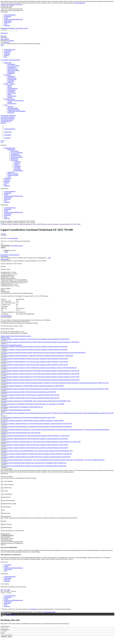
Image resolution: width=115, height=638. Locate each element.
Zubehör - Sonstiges (9, 84)
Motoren (9, 87)
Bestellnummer (5, 629)
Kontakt (6, 18)
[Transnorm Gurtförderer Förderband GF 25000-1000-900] (17, 386)
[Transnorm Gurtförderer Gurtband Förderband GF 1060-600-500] (19, 454)
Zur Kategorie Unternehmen (8, 115)
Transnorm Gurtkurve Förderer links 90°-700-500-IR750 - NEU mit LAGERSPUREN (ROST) (79, 460)
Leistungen (7, 179)
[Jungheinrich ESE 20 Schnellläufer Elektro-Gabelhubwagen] (17, 463)
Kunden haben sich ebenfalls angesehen (20, 336)
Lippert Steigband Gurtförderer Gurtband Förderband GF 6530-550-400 (60, 380)
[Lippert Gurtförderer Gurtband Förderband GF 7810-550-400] (18, 361)
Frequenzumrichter (12, 88)
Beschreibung (4, 254)
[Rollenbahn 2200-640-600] (8, 410)
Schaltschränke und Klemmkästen (16, 111)
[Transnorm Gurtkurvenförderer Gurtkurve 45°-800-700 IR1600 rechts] (20, 367)
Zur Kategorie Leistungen (7, 117)
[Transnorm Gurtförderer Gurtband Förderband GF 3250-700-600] (19, 423)
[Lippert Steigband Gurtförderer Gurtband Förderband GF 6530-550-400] (21, 380)
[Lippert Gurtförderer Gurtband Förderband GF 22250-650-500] (18, 339)
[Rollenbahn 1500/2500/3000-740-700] (11, 407)
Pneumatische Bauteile (13, 109)
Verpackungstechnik (9, 99)
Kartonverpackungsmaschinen (15, 100)
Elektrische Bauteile (12, 108)
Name (3, 633)
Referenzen (7, 181)
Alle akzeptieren (10, 4)
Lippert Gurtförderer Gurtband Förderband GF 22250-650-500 (52, 339)
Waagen (9, 85)
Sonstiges (9, 97)
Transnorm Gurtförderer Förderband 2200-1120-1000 (45, 395)
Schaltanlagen (11, 91)
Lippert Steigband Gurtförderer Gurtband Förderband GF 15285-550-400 (60, 441)
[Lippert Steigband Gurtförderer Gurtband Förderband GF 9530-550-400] (21, 373)
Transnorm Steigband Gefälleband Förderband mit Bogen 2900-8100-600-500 (65, 352)
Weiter (9, 636)
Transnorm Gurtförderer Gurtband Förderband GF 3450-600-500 (54, 426)
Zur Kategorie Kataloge (7, 120)
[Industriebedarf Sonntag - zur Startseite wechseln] (14, 28)
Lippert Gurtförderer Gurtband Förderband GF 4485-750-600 (51, 444)
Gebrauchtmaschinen (9, 148)
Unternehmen (7, 16)
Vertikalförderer (11, 67)
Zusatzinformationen (13, 254)
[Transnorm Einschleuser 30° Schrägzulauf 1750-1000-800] (17, 404)
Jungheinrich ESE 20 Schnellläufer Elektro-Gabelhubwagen (50, 463)
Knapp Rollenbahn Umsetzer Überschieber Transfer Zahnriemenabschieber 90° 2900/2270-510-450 (82, 383)
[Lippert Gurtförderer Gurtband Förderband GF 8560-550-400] (18, 364)
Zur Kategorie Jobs (6, 121)
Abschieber (17, 167)
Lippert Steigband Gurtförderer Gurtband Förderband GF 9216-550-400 (60, 376)
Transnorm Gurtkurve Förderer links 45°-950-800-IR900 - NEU (53, 401)
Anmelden (11, 40)
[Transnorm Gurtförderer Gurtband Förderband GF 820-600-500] (18, 457)
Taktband (16, 164)
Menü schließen (5, 39)
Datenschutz (7, 22)
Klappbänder (17, 169)
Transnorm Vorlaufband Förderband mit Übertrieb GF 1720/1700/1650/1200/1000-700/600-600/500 (82, 429)
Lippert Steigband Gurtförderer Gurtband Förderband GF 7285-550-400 (60, 370)
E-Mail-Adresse (5, 626)
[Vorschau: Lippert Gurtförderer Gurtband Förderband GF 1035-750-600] (21, 224)
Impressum (7, 25)
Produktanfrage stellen (17, 245)
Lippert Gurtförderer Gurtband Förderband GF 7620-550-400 (51, 438)
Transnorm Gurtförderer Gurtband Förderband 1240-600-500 (51, 349)
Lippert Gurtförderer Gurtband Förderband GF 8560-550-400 (51, 364)
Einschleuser (17, 166)
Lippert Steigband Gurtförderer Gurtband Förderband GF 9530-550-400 (60, 373)
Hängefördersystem (12, 68)
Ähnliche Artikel (5, 336)
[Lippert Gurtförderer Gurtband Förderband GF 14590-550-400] (18, 435)
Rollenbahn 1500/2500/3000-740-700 (32, 407)
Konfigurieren (19, 4)
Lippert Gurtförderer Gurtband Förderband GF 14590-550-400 (52, 435)
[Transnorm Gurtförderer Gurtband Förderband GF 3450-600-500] (19, 426)
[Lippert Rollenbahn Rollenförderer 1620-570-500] (15, 417)
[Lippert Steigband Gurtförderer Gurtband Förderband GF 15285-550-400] (21, 441)
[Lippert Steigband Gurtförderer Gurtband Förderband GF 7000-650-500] (21, 342)
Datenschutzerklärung (10, 614)
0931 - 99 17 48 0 (5, 590)
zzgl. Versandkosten (12, 238)
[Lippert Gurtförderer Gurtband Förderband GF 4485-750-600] (18, 444)
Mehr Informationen (79, 3)
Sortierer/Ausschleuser (13, 70)
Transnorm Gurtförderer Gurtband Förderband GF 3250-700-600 (54, 423)
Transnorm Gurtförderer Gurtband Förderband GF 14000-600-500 (55, 355)
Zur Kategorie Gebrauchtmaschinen (10, 60)
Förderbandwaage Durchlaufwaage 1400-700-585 (42, 392)
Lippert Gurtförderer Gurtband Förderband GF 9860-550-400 (51, 358)
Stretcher (9, 102)
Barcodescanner (11, 93)
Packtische (10, 82)
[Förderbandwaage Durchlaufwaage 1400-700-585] (15, 392)
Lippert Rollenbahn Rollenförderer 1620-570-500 (42, 417)
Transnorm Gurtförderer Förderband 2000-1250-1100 (45, 398)
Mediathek (7, 185)
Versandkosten (33, 609)
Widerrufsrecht (8, 21)
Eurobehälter (10, 81)
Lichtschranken (11, 90)
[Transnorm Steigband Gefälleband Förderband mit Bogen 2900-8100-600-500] (22, 352)
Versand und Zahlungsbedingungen (13, 19)
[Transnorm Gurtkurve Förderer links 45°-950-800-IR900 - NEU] (18, 401)
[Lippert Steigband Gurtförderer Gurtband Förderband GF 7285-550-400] (21, 370)
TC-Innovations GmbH (49, 612)
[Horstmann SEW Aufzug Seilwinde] (11, 432)
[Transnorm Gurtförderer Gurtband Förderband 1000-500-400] (18, 346)
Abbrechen (4, 636)
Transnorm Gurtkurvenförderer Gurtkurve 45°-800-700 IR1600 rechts (58, 367)
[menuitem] (57, 18)
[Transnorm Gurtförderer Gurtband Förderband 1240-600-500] (18, 349)
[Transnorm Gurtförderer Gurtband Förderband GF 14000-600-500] (19, 355)
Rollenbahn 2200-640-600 (23, 410)
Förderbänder (11, 73)
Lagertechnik (7, 75)
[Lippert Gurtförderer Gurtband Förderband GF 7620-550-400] (18, 438)
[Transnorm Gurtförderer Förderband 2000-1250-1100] (16, 398)
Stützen (9, 94)
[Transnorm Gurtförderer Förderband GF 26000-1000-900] (17, 420)
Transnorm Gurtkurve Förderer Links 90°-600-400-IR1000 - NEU (55, 450)
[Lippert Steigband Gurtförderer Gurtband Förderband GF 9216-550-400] (21, 376)
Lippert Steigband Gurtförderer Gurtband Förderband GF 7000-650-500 (60, 342)
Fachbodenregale (12, 79)
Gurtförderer (17, 161)
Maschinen (10, 106)
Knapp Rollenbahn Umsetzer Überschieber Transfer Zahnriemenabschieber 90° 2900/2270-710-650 (82, 389)
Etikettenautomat (11, 103)
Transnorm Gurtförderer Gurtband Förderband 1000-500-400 (51, 346)
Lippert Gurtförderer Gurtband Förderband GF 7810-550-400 (51, 361)
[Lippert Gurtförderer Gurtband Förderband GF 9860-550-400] (18, 358)
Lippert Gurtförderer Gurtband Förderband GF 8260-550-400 (51, 447)
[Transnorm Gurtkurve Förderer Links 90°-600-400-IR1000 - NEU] (19, 450)
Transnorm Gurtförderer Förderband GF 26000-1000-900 (48, 420)
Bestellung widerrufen (6, 613)
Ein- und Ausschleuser (13, 65)
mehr (49, 258)
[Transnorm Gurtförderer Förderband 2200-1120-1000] (16, 395)
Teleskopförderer (18, 170)
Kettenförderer (11, 64)
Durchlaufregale (11, 78)
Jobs (5, 184)
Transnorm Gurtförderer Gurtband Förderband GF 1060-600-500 (54, 454)
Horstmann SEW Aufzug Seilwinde (30, 432)
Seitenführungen (11, 96)
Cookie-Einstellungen (10, 15)
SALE (5, 105)
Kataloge (6, 182)
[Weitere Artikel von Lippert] (3, 234)
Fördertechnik (7, 62)
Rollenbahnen (11, 71)
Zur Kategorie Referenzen (8, 118)
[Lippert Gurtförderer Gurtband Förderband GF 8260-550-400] (18, 447)
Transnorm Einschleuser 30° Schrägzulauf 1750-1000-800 (48, 404)
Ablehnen (3, 4)
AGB (5, 24)
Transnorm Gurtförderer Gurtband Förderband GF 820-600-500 (53, 457)
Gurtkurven (17, 163)
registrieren (6, 42)
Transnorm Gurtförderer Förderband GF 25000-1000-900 (48, 386)
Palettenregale (11, 76)
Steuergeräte (10, 112)
